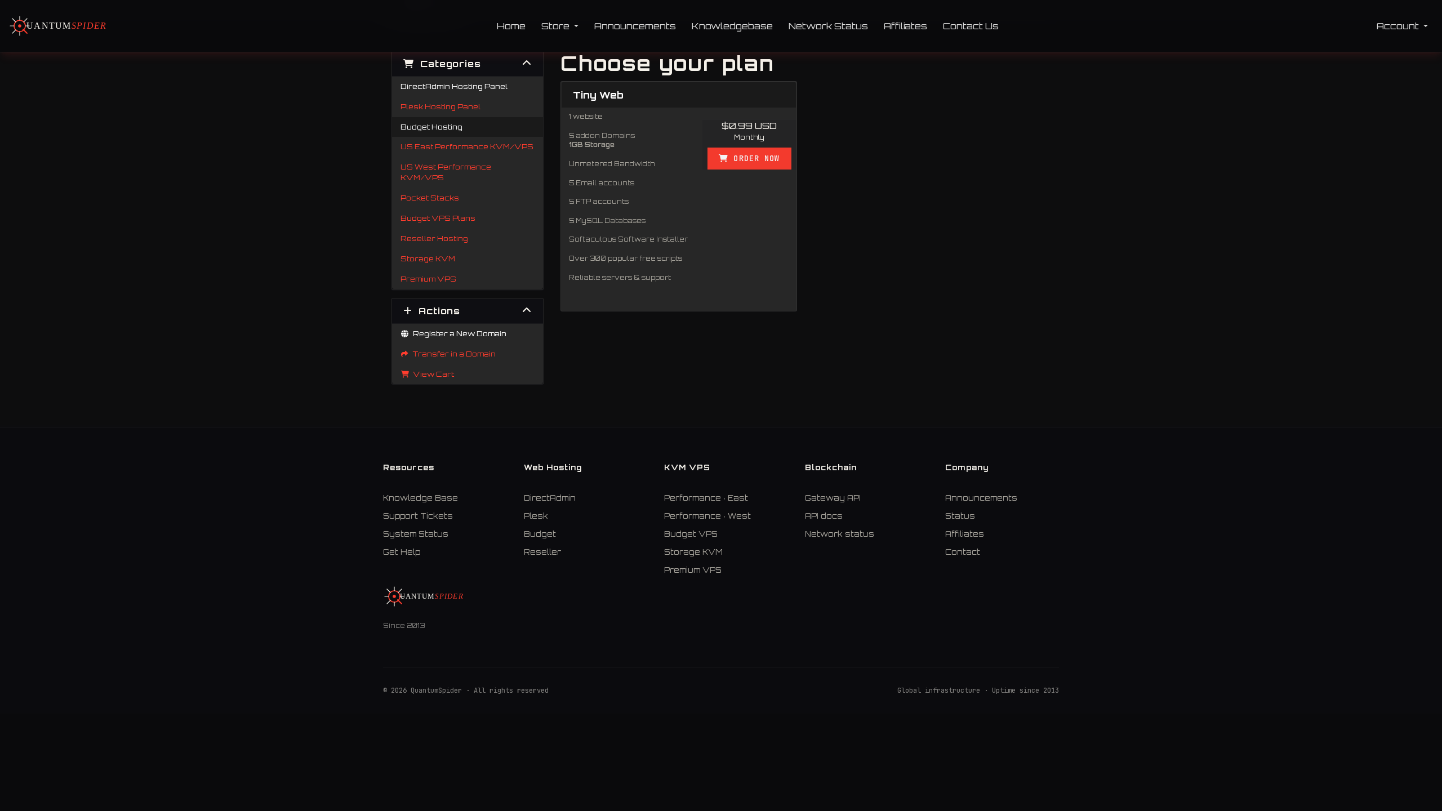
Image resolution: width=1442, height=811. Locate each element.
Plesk (536, 515)
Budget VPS (691, 533)
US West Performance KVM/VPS (445, 172)
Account (1399, 26)
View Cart (432, 373)
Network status (839, 533)
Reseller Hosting (434, 238)
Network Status (828, 26)
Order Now (754, 158)
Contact (962, 551)
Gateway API (833, 497)
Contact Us (971, 26)
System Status (415, 533)
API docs (824, 515)
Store (556, 26)
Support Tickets (418, 515)
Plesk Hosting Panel (440, 106)
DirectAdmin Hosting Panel (454, 86)
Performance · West (707, 515)
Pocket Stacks (429, 197)
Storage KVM (427, 258)
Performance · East (706, 497)
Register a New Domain (458, 333)
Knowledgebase (732, 26)
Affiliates (905, 26)
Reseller (542, 551)
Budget (540, 533)
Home (511, 26)
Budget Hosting (431, 126)
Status (960, 515)
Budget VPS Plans (437, 217)
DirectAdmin (550, 497)
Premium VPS (428, 278)
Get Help (401, 551)
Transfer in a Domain (453, 353)
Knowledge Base (420, 497)
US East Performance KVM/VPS (466, 146)
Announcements (635, 26)
